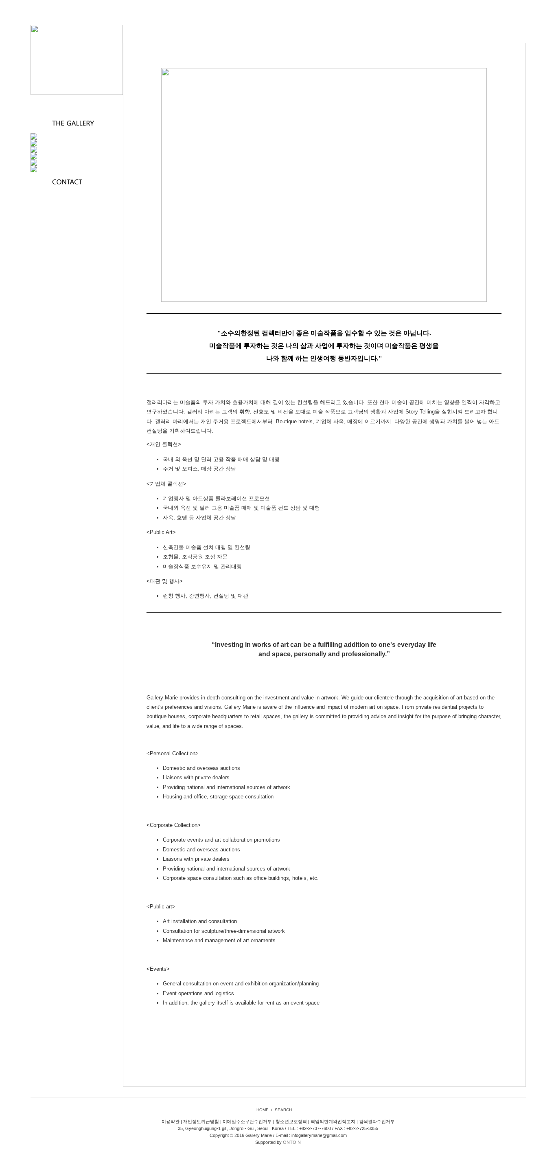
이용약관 (170, 1121)
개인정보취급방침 (201, 1121)
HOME (262, 1110)
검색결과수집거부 (377, 1121)
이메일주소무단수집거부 (247, 1121)
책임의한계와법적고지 (333, 1121)
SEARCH (283, 1110)
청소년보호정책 (291, 1121)
